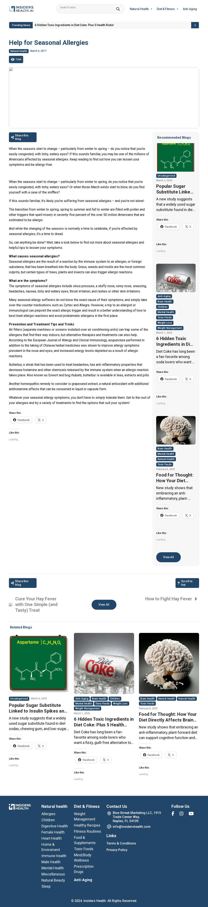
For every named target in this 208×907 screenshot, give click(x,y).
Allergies (48, 814)
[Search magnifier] (118, 9)
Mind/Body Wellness (82, 857)
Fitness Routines (87, 831)
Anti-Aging (190, 9)
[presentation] (195, 25)
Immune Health (53, 856)
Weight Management (170, 328)
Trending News (21, 25)
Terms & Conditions (121, 843)
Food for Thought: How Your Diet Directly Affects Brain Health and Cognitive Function (175, 478)
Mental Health (166, 312)
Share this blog (21, 137)
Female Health (53, 832)
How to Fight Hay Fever (168, 598)
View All (168, 557)
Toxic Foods (165, 317)
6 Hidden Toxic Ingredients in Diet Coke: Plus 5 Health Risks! (74, 25)
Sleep (46, 886)
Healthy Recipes (87, 825)
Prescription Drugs (84, 869)
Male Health (51, 862)
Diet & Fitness (166, 9)
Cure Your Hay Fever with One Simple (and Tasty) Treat (36, 604)
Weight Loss (165, 322)
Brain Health (165, 301)
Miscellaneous (53, 874)
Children (162, 306)
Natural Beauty (53, 880)
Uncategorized (166, 175)
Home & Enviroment (50, 847)
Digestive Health (54, 826)
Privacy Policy (116, 850)
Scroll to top (187, 583)
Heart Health (51, 838)
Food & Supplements (85, 840)
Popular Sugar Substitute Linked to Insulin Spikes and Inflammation (174, 189)
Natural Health (139, 9)
